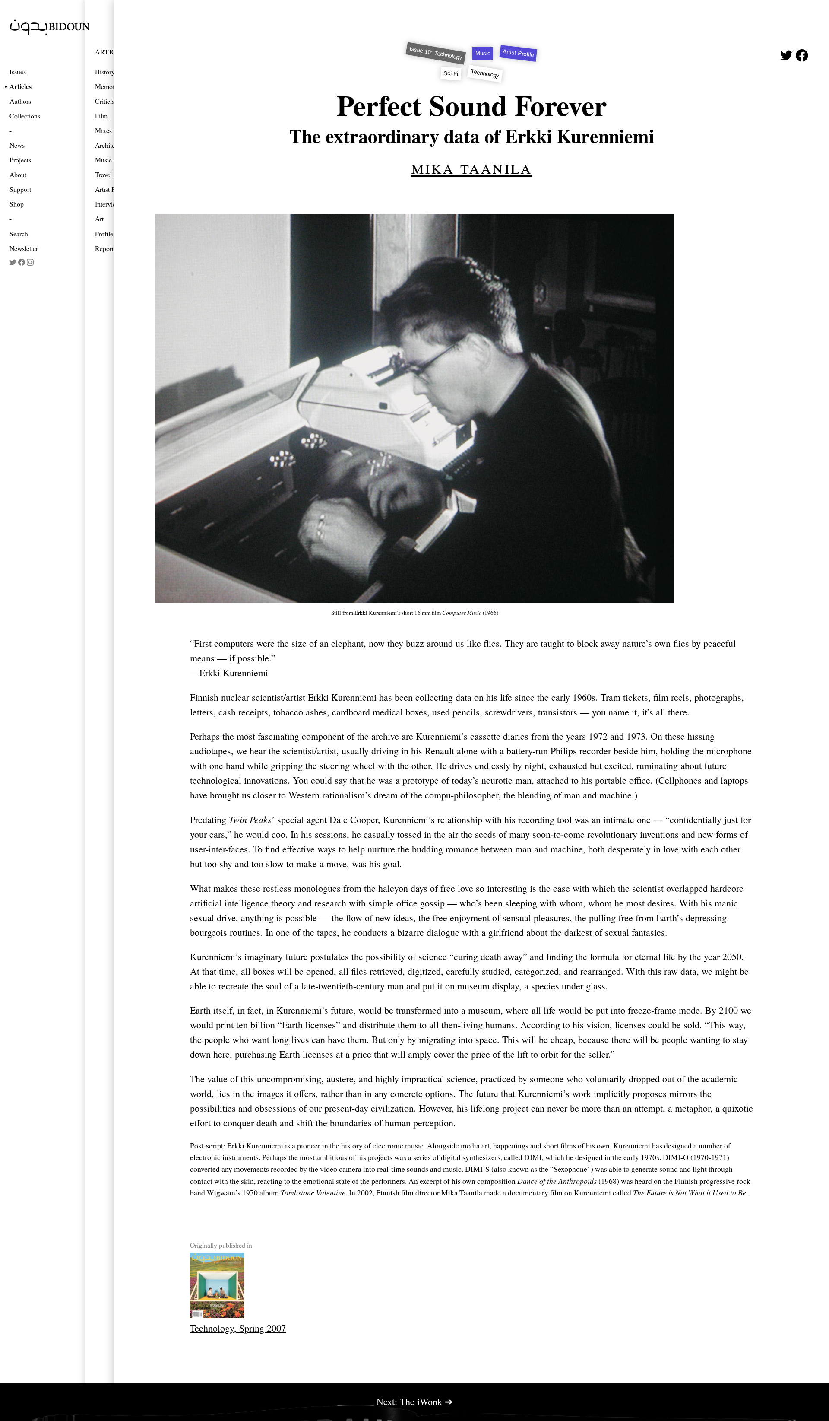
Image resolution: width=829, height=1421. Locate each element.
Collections (24, 115)
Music (482, 53)
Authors (20, 100)
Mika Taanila (471, 166)
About (17, 174)
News (17, 144)
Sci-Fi (451, 73)
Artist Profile (518, 53)
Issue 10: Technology (436, 53)
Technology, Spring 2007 (238, 1328)
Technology (485, 73)
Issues (17, 71)
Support (20, 189)
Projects (20, 159)
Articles (20, 86)
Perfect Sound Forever (472, 105)
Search (18, 233)
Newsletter (23, 248)
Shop (16, 203)
